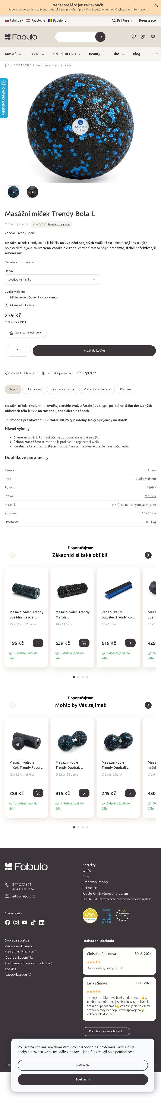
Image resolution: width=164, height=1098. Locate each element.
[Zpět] (148, 555)
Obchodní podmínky (19, 957)
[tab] (74, 677)
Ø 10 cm (150, 496)
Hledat (100, 37)
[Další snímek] (152, 191)
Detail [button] (38, 643)
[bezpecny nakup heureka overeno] (90, 915)
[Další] (12, 555)
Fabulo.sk (16, 20)
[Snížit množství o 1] (9, 350)
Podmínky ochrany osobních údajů (29, 963)
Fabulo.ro (60, 20)
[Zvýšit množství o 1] (26, 350)
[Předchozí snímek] (8, 191)
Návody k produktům (19, 975)
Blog (86, 876)
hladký (151, 487)
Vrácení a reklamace (97, 389)
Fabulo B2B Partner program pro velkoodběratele (117, 899)
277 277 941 (21, 885)
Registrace (147, 20)
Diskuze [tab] (125, 389)
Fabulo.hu (38, 20)
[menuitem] (13, 54)
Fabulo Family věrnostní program (105, 894)
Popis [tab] (13, 389)
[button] (26, 650)
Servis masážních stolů (21, 952)
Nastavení (82, 1065)
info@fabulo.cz (24, 896)
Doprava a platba (63, 389)
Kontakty (89, 865)
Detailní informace (17, 262)
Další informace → (136, 9)
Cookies (10, 969)
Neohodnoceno (59, 224)
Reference (90, 888)
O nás (87, 871)
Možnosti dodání (22, 305)
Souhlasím (83, 1079)
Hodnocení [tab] (34, 389)
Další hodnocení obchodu (106, 1031)
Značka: (20, 233)
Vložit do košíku (94, 351)
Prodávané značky (95, 882)
